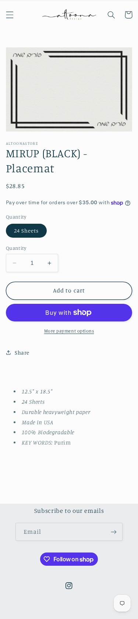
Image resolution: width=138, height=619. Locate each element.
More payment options (69, 331)
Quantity (16, 248)
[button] (9, 14)
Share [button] (22, 352)
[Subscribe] (113, 532)
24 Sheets (26, 230)
